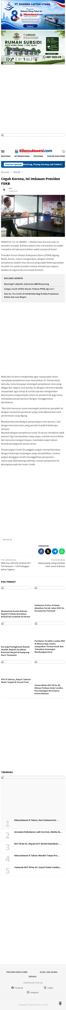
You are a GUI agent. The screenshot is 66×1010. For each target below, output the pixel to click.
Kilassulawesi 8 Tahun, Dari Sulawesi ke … (36, 820)
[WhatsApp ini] (62, 551)
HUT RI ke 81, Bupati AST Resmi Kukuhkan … (37, 843)
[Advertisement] (33, 100)
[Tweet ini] (48, 551)
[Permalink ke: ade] (4, 189)
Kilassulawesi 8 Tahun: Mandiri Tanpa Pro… (37, 855)
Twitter (50, 988)
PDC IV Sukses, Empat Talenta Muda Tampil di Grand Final (16, 680)
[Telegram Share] (55, 551)
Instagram (34, 992)
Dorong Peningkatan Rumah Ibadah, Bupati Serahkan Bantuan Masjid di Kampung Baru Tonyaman (15, 650)
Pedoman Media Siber (16, 972)
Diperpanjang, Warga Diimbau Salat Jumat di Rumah (51, 563)
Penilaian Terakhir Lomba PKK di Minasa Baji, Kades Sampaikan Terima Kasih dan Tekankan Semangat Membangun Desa (50, 646)
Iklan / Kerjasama (48, 972)
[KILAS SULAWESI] (33, 151)
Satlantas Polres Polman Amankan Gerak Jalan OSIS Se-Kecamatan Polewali (50, 608)
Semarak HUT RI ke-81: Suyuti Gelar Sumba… (38, 867)
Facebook (19, 988)
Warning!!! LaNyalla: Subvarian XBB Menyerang (26, 284)
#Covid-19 (7, 539)
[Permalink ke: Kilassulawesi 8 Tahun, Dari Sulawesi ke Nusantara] (33, 796)
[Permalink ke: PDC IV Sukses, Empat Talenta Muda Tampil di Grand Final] (16, 668)
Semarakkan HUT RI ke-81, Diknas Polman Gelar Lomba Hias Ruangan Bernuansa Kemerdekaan (49, 689)
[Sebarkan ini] (41, 551)
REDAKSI (33, 976)
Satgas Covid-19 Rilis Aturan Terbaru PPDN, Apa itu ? (29, 289)
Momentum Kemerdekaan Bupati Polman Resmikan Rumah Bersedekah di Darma (15, 614)
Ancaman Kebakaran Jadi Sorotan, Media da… (38, 832)
